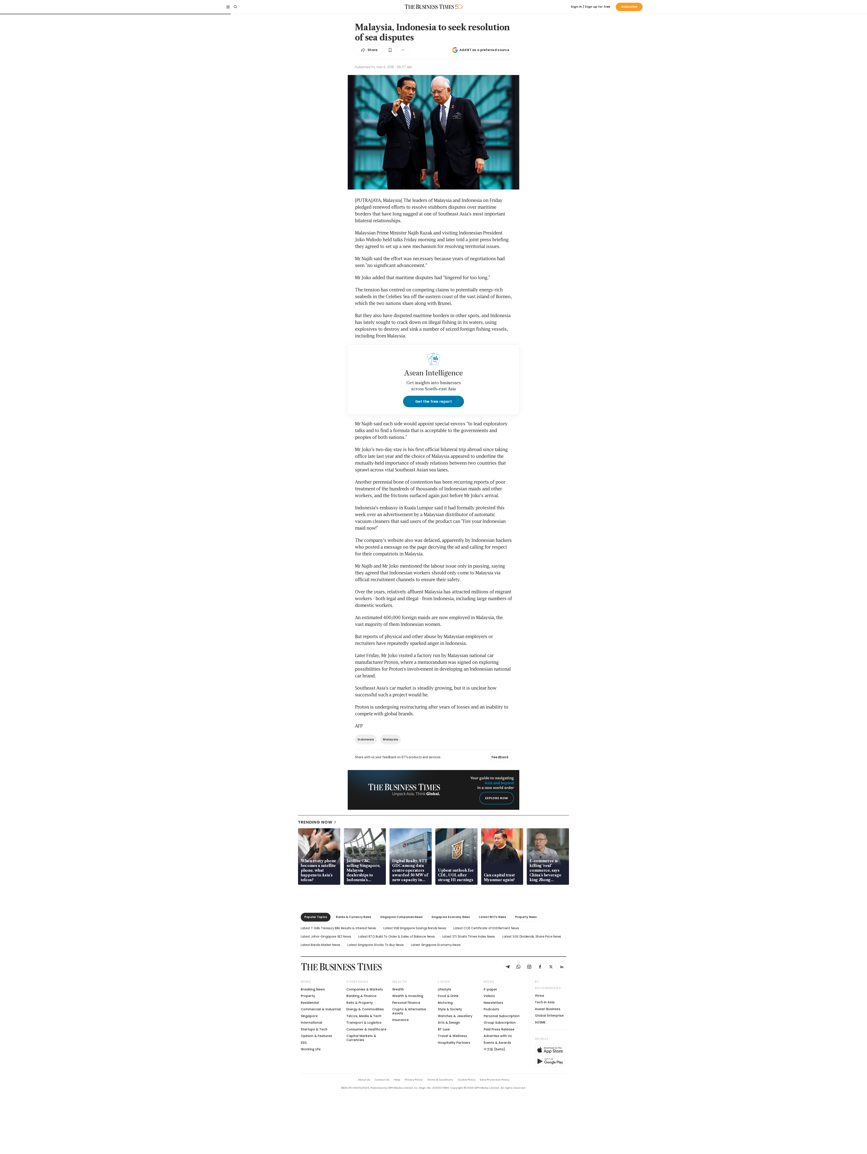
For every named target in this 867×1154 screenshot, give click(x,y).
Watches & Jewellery (455, 1016)
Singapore (309, 1016)
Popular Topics (315, 917)
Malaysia (390, 739)
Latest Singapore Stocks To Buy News (375, 945)
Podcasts (491, 1009)
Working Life (311, 1049)
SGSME (540, 1022)
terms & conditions (440, 1079)
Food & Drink (448, 996)
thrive (539, 995)
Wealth (398, 989)
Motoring (445, 1002)
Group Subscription (500, 1022)
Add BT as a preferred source (484, 50)
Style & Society (450, 1009)
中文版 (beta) (494, 1049)
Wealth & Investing (407, 996)
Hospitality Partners (454, 1042)
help (397, 1079)
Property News (526, 917)
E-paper (490, 989)
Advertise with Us (498, 1036)
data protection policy (494, 1079)
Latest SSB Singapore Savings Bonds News (414, 928)
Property (308, 996)
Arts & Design (449, 1022)
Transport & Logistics (364, 1022)
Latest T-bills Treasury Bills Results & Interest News (338, 928)
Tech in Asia (545, 1002)
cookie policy (466, 1079)
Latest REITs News (492, 917)
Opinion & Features (316, 1036)
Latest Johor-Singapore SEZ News (326, 936)
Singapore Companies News (401, 917)
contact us (382, 1079)
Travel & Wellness (452, 1036)
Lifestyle (444, 989)
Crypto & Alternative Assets (409, 1011)
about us (364, 1079)
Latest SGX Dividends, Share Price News (531, 936)
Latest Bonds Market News (320, 945)
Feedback (500, 757)
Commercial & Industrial (321, 1009)
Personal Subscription (502, 1016)
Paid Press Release (499, 1029)
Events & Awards (497, 1042)
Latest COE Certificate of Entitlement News (486, 928)
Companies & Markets (364, 989)
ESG (304, 1042)
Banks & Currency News (353, 917)
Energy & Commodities (365, 1009)
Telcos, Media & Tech (363, 1016)
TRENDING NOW (315, 822)
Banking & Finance (361, 996)
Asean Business (547, 1009)
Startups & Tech (314, 1029)
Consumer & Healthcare (366, 1029)
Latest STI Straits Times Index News (468, 936)
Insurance (400, 1020)
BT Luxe (444, 1029)
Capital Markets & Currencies (361, 1038)
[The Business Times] (429, 6)
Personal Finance (406, 1002)
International (311, 1022)
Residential (310, 1002)
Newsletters (493, 1002)
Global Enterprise (549, 1015)
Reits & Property (359, 1002)
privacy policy (414, 1079)
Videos (489, 996)
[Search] (235, 6)
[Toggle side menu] (228, 6)
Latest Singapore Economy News (435, 945)
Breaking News (313, 989)
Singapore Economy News (450, 917)
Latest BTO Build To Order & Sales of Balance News (396, 936)
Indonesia (366, 739)
